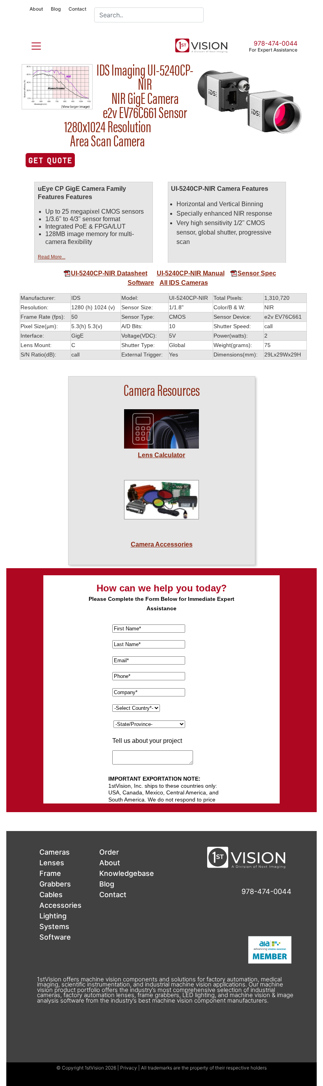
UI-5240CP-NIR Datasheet (109, 273)
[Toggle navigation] (31, 44)
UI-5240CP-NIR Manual (191, 273)
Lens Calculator (161, 455)
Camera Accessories (162, 544)
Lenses (51, 863)
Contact (77, 9)
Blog (56, 9)
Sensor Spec (257, 273)
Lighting (53, 916)
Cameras (54, 852)
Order (109, 852)
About (36, 9)
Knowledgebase (126, 873)
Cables (51, 894)
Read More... (51, 257)
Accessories (60, 905)
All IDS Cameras (184, 282)
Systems (54, 926)
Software (141, 282)
